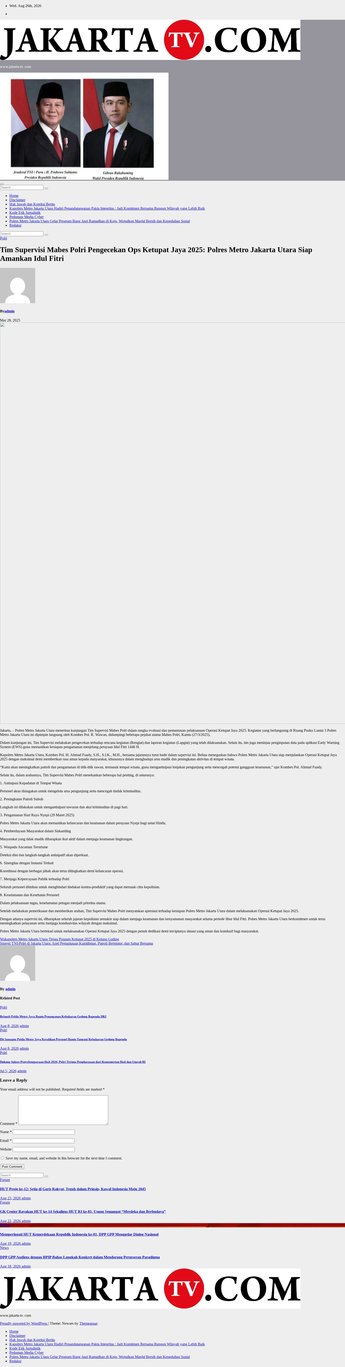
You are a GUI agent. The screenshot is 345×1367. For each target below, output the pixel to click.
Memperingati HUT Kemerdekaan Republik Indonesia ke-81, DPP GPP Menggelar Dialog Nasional (79, 1234)
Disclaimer (17, 200)
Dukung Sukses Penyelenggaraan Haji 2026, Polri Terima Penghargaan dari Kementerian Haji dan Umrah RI (73, 1062)
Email (6, 1141)
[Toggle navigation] (2, 184)
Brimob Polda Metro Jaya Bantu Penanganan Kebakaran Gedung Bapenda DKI (53, 1016)
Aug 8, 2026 (9, 1026)
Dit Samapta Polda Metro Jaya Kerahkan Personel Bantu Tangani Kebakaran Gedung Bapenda (63, 1039)
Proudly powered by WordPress (24, 1323)
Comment (8, 1124)
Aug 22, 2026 (11, 1221)
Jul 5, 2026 (8, 1071)
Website (6, 1149)
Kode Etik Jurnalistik (25, 213)
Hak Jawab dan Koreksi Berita (32, 204)
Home (14, 196)
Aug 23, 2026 (11, 1198)
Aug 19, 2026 (11, 1243)
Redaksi (15, 225)
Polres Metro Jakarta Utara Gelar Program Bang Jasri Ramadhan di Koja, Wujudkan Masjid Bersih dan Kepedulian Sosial (99, 221)
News (4, 1248)
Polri (3, 238)
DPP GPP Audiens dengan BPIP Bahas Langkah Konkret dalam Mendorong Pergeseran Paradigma (80, 1257)
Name (6, 1132)
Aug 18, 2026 (11, 1266)
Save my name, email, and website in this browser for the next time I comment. (64, 1158)
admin (9, 311)
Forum (5, 1180)
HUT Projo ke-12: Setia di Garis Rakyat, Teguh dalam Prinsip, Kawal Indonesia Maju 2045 (73, 1189)
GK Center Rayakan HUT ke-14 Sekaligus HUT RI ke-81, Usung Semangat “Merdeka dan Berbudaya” (83, 1212)
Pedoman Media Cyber (26, 217)
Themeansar (88, 1323)
